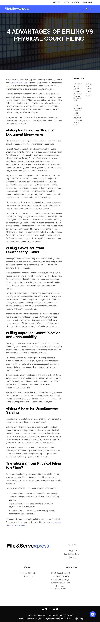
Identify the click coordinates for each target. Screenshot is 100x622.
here (46, 522)
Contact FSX (87, 2)
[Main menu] (91, 8)
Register (75, 2)
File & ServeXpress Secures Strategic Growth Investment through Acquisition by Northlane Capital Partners (65, 579)
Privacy (80, 618)
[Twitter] (46, 609)
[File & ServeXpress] (17, 9)
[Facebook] (50, 609)
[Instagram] (53, 609)
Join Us (72, 557)
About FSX (72, 550)
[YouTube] (57, 609)
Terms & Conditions (68, 618)
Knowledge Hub (28, 573)
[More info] (87, 8)
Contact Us (28, 576)
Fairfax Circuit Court (18, 83)
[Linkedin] (42, 609)
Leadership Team (72, 554)
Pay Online (57, 2)
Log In (66, 2)
